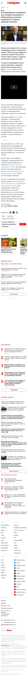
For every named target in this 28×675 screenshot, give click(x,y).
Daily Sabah (18, 117)
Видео (15, 545)
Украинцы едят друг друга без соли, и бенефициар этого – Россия (13, 269)
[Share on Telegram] (17, 212)
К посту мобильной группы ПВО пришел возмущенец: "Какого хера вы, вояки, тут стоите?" (13, 276)
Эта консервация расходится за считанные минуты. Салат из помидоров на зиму (8, 250)
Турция (3, 216)
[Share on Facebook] (10, 212)
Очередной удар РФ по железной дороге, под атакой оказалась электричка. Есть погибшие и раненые (13, 409)
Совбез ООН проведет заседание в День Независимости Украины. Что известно (12, 402)
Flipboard (18, 584)
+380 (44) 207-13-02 (9, 622)
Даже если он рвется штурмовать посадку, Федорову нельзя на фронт (13, 282)
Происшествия (5, 545)
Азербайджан (10, 216)
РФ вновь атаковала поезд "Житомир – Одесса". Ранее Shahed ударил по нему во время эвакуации (13, 424)
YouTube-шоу (17, 550)
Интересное (4, 550)
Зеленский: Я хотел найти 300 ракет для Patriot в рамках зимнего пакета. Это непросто (13, 430)
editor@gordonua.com (10, 624)
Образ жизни (4, 542)
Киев (2, 560)
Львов (2, 562)
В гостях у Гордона (19, 530)
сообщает (8, 69)
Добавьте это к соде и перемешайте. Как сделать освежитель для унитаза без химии (14, 496)
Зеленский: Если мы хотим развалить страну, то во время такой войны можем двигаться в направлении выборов (13, 417)
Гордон (3, 7)
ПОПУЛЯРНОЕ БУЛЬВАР (9, 475)
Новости (3, 522)
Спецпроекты (17, 553)
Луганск (3, 577)
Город (2, 556)
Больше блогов (14, 294)
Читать (23, 224)
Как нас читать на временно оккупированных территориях (5, 613)
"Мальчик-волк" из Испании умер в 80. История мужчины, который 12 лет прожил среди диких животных (15, 350)
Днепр (2, 572)
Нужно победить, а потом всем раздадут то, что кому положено (12, 288)
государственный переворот (8, 218)
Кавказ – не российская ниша (11, 263)
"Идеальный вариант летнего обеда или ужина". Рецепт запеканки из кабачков (15, 512)
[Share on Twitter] (13, 212)
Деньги (3, 530)
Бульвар (4, 235)
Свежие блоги (6, 261)
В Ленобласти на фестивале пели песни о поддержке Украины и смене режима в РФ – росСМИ (13, 451)
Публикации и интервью (20, 527)
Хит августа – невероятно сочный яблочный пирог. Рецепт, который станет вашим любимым (13, 488)
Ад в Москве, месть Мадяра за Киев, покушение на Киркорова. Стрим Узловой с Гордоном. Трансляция (14, 383)
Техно (2, 540)
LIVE (15, 537)
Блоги (15, 532)
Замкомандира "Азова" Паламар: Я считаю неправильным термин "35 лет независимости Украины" (14, 374)
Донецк (3, 567)
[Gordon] (13, 3)
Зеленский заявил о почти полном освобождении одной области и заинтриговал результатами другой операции (11, 465)
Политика (3, 527)
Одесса (3, 565)
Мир (7, 7)
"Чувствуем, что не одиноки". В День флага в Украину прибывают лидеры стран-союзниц (16, 458)
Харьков (3, 570)
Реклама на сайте (5, 605)
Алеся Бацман (20, 578)
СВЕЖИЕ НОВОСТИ (7, 397)
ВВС (12, 144)
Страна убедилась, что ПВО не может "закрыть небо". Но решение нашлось (15, 358)
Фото (15, 542)
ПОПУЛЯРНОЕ (5, 345)
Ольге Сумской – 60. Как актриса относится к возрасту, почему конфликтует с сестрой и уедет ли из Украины (14, 505)
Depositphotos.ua (5, 645)
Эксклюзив (17, 540)
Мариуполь (4, 575)
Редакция (3, 603)
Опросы (16, 547)
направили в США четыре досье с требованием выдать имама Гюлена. (13, 184)
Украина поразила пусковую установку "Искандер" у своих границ (12, 436)
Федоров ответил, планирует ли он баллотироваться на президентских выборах (14, 366)
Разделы (16, 522)
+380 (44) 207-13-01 (9, 620)
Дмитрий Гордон (20, 560)
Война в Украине (5, 525)
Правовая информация (7, 608)
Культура (3, 537)
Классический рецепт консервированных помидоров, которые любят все (13, 480)
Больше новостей (13, 471)
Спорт (2, 535)
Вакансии (3, 600)
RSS (17, 586)
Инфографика (4, 547)
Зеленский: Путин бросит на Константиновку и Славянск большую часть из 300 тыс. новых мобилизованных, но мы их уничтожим (14, 443)
